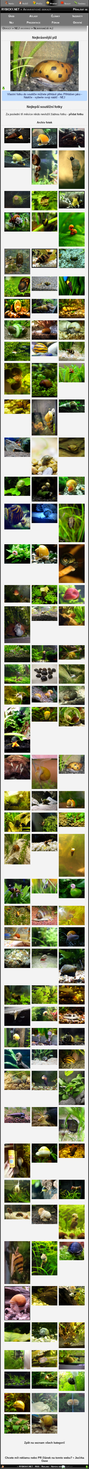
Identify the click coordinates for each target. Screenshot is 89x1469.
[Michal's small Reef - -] (45, 522)
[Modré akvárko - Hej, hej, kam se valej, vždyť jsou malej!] (72, 1140)
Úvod (11, 16)
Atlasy (33, 16)
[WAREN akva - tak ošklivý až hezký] (45, 945)
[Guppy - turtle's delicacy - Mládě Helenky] (72, 682)
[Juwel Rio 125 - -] (72, 1067)
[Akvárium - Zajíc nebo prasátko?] (72, 207)
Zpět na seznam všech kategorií (44, 1442)
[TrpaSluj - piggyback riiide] (17, 528)
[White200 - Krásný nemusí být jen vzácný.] (72, 603)
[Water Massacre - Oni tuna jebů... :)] (45, 1223)
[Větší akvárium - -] (45, 1432)
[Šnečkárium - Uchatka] (17, 494)
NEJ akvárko (22, 28)
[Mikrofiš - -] (72, 704)
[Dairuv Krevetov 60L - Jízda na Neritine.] (45, 830)
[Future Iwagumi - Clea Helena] (17, 360)
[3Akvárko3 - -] (17, 1283)
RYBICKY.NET (10, 9)
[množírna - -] (45, 209)
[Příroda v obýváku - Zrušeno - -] (72, 772)
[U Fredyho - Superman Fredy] (17, 1201)
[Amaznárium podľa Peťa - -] (72, 1157)
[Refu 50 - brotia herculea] (45, 312)
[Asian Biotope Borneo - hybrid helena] (72, 541)
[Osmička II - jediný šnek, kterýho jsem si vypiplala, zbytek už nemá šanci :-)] (72, 381)
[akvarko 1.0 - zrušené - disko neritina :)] (72, 982)
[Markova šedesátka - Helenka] (72, 360)
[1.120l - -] (45, 1044)
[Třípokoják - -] (17, 601)
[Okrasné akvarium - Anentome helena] (17, 967)
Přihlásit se (80, 9)
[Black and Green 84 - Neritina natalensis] (45, 603)
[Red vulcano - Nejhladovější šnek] (72, 494)
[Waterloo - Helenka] (17, 1368)
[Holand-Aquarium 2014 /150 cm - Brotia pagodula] (17, 230)
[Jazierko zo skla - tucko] (17, 207)
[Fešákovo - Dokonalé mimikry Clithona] (17, 830)
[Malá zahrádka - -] (72, 1104)
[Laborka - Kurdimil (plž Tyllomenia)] (45, 1125)
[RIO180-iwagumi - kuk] (17, 1387)
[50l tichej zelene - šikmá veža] (72, 1238)
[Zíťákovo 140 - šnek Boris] (17, 703)
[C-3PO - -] (45, 355)
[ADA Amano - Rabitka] (72, 146)
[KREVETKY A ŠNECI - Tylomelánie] (17, 142)
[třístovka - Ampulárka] (45, 720)
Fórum (55, 22)
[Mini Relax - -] (72, 582)
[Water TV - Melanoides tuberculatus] (72, 188)
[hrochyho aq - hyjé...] (72, 807)
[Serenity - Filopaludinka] (17, 1411)
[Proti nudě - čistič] (17, 945)
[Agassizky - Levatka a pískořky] (17, 1089)
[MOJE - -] (17, 1046)
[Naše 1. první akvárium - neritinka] (45, 338)
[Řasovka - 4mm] (45, 473)
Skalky (67, 3)
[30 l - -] (17, 751)
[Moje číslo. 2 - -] (17, 1003)
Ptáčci (39, 3)
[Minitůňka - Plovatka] (17, 393)
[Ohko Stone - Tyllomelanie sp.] (17, 456)
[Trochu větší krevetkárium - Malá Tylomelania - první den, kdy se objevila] (72, 875)
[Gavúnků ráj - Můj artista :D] (45, 434)
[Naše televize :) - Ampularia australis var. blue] (45, 1341)
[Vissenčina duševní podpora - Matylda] (72, 1003)
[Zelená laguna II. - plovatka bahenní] (72, 1368)
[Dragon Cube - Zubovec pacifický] (72, 1259)
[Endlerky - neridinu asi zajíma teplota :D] (72, 1390)
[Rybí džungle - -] (45, 682)
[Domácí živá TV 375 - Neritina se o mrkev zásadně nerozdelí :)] (17, 924)
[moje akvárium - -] (72, 338)
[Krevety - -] (72, 624)
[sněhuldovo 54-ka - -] (17, 412)
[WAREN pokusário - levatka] (45, 1002)
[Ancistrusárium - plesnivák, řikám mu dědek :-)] (45, 967)
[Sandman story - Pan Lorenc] (17, 1067)
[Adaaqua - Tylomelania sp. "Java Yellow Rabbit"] (72, 411)
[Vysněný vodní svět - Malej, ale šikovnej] (17, 273)
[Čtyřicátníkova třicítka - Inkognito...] (45, 1387)
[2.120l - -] (45, 661)
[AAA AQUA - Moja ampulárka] (45, 1161)
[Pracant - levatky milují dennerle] (45, 500)
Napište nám (56, 1466)
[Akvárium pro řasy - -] (17, 863)
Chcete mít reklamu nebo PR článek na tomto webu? (38, 1457)
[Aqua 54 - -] (72, 945)
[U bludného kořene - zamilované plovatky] (72, 1304)
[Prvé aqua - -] (17, 317)
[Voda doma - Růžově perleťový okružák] (17, 562)
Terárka (81, 3)
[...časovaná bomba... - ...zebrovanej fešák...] (45, 1366)
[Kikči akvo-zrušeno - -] (45, 788)
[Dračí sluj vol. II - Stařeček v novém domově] (45, 1063)
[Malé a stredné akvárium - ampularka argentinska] (72, 1411)
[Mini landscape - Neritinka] (45, 396)
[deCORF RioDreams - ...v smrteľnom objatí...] (72, 826)
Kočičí (25, 3)
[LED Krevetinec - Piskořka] (45, 1274)
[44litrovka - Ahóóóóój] (17, 642)
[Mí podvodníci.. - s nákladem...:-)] (72, 924)
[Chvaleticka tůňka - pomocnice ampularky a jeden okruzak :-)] (72, 725)
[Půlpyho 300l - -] (45, 1089)
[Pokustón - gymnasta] (17, 902)
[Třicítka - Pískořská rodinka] (17, 778)
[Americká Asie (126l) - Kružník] (45, 1020)
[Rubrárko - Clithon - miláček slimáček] (72, 1044)
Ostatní (77, 22)
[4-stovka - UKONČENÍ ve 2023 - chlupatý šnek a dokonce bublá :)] (17, 1340)
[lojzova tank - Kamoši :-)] (17, 166)
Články (55, 16)
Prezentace (33, 22)
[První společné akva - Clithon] (45, 1198)
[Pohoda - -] (72, 294)
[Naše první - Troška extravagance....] (72, 456)
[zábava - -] (72, 658)
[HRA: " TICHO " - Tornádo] (45, 562)
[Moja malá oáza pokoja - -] (72, 1347)
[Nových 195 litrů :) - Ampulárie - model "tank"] (17, 1176)
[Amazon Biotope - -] (45, 809)
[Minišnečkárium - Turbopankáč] (17, 1432)
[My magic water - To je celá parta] (45, 701)
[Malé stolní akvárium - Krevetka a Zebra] (72, 1198)
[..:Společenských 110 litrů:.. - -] (45, 266)
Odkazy (6, 28)
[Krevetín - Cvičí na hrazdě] (17, 682)
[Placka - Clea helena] (17, 661)
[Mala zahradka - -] (17, 295)
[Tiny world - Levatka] (45, 892)
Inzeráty (77, 16)
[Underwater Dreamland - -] (72, 1022)
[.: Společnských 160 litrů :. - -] (45, 147)
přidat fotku (76, 114)
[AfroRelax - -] (17, 1025)
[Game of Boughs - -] (45, 1304)
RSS (37, 1466)
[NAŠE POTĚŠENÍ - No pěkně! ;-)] (72, 267)
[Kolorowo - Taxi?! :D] (45, 183)
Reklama (45, 1466)
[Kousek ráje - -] (45, 620)
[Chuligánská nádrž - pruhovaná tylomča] (72, 317)
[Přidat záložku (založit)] (2, 1467)
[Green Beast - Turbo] (45, 1411)
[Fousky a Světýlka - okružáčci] (72, 245)
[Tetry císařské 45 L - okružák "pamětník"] (72, 897)
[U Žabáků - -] (45, 850)
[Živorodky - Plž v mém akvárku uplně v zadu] (45, 924)
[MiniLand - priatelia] (45, 289)
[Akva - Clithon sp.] (45, 230)
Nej (11, 22)
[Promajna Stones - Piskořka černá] (17, 1122)
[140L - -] (17, 1218)
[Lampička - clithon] (17, 809)
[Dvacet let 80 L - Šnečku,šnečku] (17, 1319)
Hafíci (11, 3)
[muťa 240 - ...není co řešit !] (17, 338)
